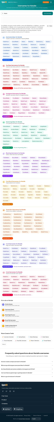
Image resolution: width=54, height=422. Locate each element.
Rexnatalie (5, 191)
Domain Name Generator (24, 418)
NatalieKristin (25, 78)
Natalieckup (47, 194)
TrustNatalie (25, 47)
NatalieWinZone (17, 214)
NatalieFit (14, 81)
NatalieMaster (42, 282)
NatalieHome (34, 126)
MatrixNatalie (35, 53)
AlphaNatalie (36, 254)
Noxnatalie (5, 200)
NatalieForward (6, 84)
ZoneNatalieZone (7, 234)
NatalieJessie (16, 260)
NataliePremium (33, 69)
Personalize (45, 2)
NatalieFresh (14, 104)
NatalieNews (16, 126)
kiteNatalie (15, 135)
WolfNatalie (45, 254)
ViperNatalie (41, 112)
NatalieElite (45, 84)
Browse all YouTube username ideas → (23, 88)
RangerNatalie (36, 56)
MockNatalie (18, 138)
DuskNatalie (6, 291)
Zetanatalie (14, 197)
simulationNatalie (15, 129)
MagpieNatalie (21, 112)
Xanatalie (45, 197)
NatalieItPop (25, 231)
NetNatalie (32, 157)
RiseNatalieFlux (6, 217)
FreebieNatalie (25, 98)
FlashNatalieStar (17, 217)
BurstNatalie (22, 81)
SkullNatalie (35, 285)
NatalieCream (24, 132)
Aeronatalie (6, 197)
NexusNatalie (6, 98)
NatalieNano (25, 72)
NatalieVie (5, 276)
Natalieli (22, 197)
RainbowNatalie (15, 53)
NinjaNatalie (39, 291)
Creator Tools (12, 2)
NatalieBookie (6, 172)
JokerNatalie (25, 53)
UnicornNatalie (34, 107)
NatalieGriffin (42, 72)
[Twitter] (6, 391)
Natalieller (38, 194)
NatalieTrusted (6, 260)
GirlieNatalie (35, 166)
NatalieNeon (15, 169)
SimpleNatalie (6, 78)
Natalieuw (24, 69)
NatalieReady (6, 72)
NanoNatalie (36, 160)
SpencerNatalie (16, 254)
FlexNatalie (12, 112)
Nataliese (5, 129)
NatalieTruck (15, 132)
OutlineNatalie (46, 138)
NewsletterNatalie (26, 160)
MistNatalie (23, 291)
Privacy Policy (27, 415)
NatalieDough (42, 101)
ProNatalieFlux (39, 229)
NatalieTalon (24, 248)
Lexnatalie (23, 185)
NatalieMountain (16, 285)
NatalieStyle (41, 104)
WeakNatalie (16, 72)
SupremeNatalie (7, 166)
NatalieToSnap (44, 231)
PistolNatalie (41, 81)
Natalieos (5, 185)
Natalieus (15, 188)
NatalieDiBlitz (16, 231)
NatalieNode (33, 101)
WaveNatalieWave (18, 229)
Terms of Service (37, 415)
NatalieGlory (6, 285)
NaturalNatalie (35, 50)
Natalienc (45, 75)
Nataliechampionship (37, 141)
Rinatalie (13, 191)
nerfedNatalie (42, 129)
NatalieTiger (34, 260)
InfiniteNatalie (16, 172)
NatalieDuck (6, 144)
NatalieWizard (16, 75)
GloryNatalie (44, 285)
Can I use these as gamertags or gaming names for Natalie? (16, 372)
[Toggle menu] (51, 2)
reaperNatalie (24, 135)
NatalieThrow (23, 276)
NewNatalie (16, 163)
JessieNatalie (34, 47)
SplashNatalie (43, 279)
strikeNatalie (43, 135)
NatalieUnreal (41, 276)
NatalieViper (6, 251)
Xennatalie (37, 197)
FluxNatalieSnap (7, 214)
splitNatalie (25, 126)
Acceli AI (46, 415)
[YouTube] (14, 391)
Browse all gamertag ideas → (21, 147)
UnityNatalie (42, 44)
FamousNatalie (26, 110)
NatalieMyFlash (27, 226)
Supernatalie (23, 188)
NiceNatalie (25, 84)
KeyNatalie (42, 69)
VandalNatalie (6, 50)
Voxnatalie (32, 188)
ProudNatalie (42, 248)
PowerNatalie (24, 44)
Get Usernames (47, 13)
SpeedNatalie (15, 41)
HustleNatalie (44, 78)
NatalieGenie (6, 44)
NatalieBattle (6, 288)
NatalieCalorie (31, 81)
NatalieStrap (6, 132)
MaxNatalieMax (29, 229)
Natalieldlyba (41, 188)
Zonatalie (39, 185)
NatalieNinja (23, 104)
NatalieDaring (17, 84)
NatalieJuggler (26, 285)
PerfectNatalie (46, 110)
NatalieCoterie (42, 263)
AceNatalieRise (6, 220)
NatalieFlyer (6, 41)
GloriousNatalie (31, 112)
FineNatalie (24, 157)
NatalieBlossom (25, 56)
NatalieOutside (25, 279)
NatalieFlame (6, 110)
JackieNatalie (22, 257)
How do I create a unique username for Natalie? (13, 361)
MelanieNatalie (43, 98)
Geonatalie (37, 191)
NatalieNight (15, 291)
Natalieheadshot (28, 138)
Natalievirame (6, 188)
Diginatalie (30, 194)
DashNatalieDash (17, 220)
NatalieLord (25, 260)
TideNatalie (16, 47)
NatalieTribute (6, 135)
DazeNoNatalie (17, 226)
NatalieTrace (32, 104)
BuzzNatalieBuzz (29, 214)
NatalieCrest (15, 263)
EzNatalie (24, 129)
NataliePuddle (6, 75)
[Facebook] (3, 391)
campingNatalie (25, 141)
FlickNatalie (33, 72)
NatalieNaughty (45, 160)
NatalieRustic (33, 129)
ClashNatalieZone (28, 223)
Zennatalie (13, 194)
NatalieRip (30, 41)
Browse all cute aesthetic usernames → (23, 294)
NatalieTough (24, 101)
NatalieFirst (5, 104)
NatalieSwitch (43, 251)
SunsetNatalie (6, 254)
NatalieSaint (16, 279)
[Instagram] (10, 391)
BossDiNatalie (39, 214)
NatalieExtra (15, 141)
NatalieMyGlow (6, 226)
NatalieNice (15, 44)
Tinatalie (46, 191)
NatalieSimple (16, 56)
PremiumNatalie (33, 251)
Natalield (43, 47)
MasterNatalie (6, 141)
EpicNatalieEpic (6, 229)
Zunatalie (5, 194)
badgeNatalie (43, 126)
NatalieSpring (39, 41)
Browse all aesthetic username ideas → (23, 266)
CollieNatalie (26, 166)
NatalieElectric (34, 288)
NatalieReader (21, 282)
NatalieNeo (15, 160)
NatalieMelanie (36, 75)
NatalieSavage (44, 107)
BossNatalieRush (28, 217)
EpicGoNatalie (34, 231)
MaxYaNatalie (39, 223)
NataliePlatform (26, 75)
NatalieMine (6, 81)
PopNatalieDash (38, 226)
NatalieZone (43, 172)
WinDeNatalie (28, 220)
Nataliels (48, 41)
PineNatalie (34, 172)
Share (50, 26)
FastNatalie (24, 107)
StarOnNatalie (6, 231)
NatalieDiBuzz (37, 220)
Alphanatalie (22, 194)
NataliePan (32, 276)
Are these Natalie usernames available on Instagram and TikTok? (18, 369)
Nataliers (31, 291)
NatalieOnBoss (38, 217)
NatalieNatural (6, 160)
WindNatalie (31, 257)
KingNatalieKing (6, 223)
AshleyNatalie (16, 78)
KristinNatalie (6, 101)
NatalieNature (25, 288)
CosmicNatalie (26, 254)
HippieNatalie (6, 169)
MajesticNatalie (16, 110)
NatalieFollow (6, 69)
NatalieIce (37, 138)
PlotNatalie (34, 279)
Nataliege (39, 132)
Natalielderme (14, 185)
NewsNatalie (17, 166)
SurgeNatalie (6, 257)
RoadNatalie (14, 276)
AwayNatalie (24, 263)
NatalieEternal (36, 110)
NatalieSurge (33, 263)
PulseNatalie (25, 172)
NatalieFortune (35, 169)
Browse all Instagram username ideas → (23, 116)
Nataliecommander (7, 138)
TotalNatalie (23, 251)
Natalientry (29, 191)
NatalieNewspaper (45, 166)
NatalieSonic (16, 50)
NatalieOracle (16, 107)
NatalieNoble (34, 135)
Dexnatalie (21, 191)
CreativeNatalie (6, 47)
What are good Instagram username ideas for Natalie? (15, 365)
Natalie (23, 41)
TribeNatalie (6, 157)
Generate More (6, 59)
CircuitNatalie (16, 98)
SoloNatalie (6, 53)
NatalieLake (33, 44)
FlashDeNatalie (17, 223)
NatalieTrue (6, 248)
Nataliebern (47, 185)
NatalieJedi (14, 251)
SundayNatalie (6, 279)
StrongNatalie (44, 288)
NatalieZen (44, 50)
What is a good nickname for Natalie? (11, 376)
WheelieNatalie (41, 157)
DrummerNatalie (35, 84)
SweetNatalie (6, 107)
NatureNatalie (25, 169)
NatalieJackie (35, 78)
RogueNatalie (25, 163)
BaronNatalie (16, 69)
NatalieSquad (6, 56)
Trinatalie (29, 197)
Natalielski (31, 185)
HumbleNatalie (25, 50)
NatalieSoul (12, 282)
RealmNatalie (44, 53)
